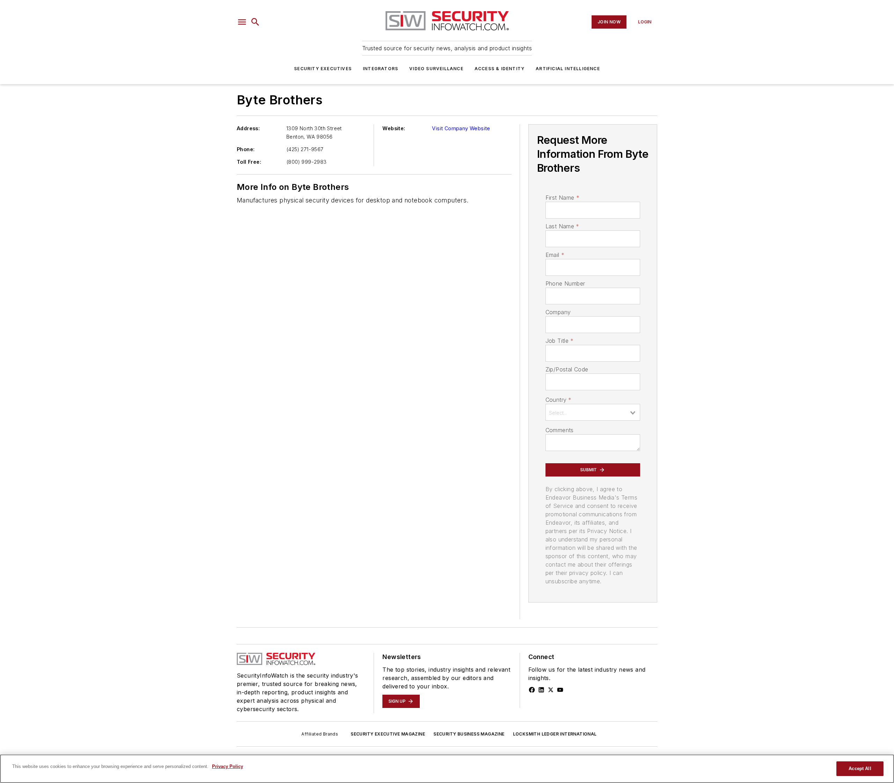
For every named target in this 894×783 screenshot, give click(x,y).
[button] (242, 22)
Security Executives (323, 68)
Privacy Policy (227, 766)
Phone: (246, 149)
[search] (255, 22)
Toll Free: (249, 162)
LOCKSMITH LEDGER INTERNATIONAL (555, 734)
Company (558, 312)
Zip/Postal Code (566, 369)
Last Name (562, 226)
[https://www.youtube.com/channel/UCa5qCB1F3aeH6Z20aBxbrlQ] (560, 689)
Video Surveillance (436, 68)
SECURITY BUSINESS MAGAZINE (468, 734)
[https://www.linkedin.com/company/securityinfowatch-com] (541, 689)
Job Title (559, 340)
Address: (248, 128)
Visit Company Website (461, 128)
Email (554, 254)
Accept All (860, 768)
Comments (559, 430)
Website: (393, 128)
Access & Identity (500, 68)
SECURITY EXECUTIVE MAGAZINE (388, 734)
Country (558, 399)
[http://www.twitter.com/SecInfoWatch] (550, 689)
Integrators (380, 68)
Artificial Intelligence (568, 68)
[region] (447, 768)
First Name (562, 197)
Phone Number (565, 283)
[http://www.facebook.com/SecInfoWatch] (531, 689)
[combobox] (592, 412)
